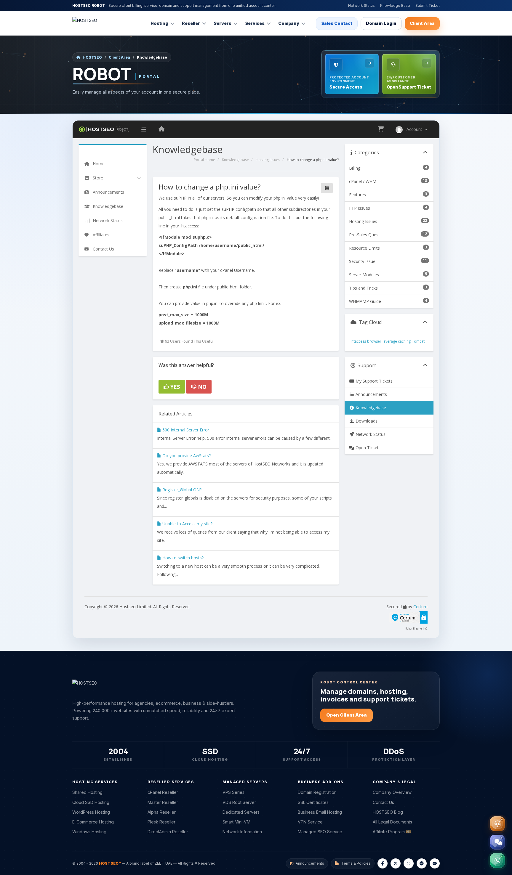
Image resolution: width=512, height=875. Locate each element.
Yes (174, 386)
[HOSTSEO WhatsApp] (409, 863)
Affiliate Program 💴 (392, 831)
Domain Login (381, 23)
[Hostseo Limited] (161, 129)
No (201, 386)
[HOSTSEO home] (84, 23)
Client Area (422, 23)
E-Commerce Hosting (93, 821)
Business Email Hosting (320, 812)
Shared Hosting (87, 792)
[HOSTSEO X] (396, 863)
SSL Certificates (313, 802)
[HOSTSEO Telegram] (422, 863)
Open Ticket (366, 447)
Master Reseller (163, 802)
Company (288, 23)
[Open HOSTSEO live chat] (497, 842)
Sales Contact (336, 23)
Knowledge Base (395, 5)
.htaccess (358, 341)
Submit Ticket (427, 5)
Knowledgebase (235, 159)
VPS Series (233, 792)
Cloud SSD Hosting (90, 802)
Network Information (242, 831)
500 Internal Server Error (185, 430)
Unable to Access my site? (186, 523)
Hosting (159, 23)
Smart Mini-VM (236, 821)
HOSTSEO (92, 57)
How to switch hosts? (182, 558)
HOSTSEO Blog (388, 812)
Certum (420, 606)
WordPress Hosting (91, 812)
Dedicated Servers (241, 812)
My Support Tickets (373, 381)
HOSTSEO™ (110, 863)
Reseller (191, 23)
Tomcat (418, 341)
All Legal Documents (392, 821)
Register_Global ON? (181, 489)
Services (255, 23)
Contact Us (383, 802)
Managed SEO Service (320, 831)
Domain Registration (317, 792)
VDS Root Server (239, 802)
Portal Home (204, 159)
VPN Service (310, 821)
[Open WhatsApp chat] (497, 860)
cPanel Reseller (163, 792)
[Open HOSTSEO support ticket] (497, 823)
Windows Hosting (89, 831)
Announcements (370, 394)
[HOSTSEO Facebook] (382, 863)
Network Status (361, 5)
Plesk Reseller (161, 821)
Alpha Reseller (162, 812)
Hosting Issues (268, 159)
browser (374, 341)
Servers (222, 23)
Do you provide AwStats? (186, 455)
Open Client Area (346, 715)
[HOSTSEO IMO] (435, 863)
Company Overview (392, 792)
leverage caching (397, 341)
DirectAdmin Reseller (168, 831)
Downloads (365, 421)
